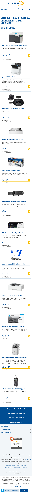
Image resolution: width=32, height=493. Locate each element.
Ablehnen (7, 490)
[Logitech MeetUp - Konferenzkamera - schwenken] (16, 193)
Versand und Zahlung (21, 465)
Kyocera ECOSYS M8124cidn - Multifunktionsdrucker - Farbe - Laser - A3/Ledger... (12, 77)
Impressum (16, 470)
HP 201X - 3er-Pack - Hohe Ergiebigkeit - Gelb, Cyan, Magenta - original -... (13, 233)
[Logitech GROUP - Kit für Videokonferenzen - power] (16, 100)
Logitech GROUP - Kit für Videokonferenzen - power (13, 108)
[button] (2, 490)
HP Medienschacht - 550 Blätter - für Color (12, 139)
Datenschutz (24, 467)
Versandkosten (28, 459)
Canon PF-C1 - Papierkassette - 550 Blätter (12, 295)
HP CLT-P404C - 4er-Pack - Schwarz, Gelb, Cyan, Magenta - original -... (14, 327)
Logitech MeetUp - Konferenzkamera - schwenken (14, 202)
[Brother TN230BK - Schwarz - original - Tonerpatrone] (16, 162)
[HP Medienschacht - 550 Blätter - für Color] (16, 131)
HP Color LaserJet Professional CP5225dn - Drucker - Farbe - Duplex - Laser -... (14, 46)
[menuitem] (3, 9)
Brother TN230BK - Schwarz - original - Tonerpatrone (11, 171)
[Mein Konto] (25, 9)
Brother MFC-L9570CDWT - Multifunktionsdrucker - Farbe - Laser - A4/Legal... (14, 358)
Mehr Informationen (16, 486)
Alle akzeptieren (14, 490)
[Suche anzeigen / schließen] (18, 9)
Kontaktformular (17, 467)
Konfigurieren (24, 490)
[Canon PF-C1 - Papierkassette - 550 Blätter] (16, 287)
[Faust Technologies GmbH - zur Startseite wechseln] (16, 3)
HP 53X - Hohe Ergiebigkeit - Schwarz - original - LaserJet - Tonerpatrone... (14, 264)
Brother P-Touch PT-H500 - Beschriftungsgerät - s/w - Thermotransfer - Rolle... (14, 389)
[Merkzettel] (22, 9)
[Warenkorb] (29, 9)
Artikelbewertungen (8, 467)
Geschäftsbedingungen (10, 465)
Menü (5, 9)
